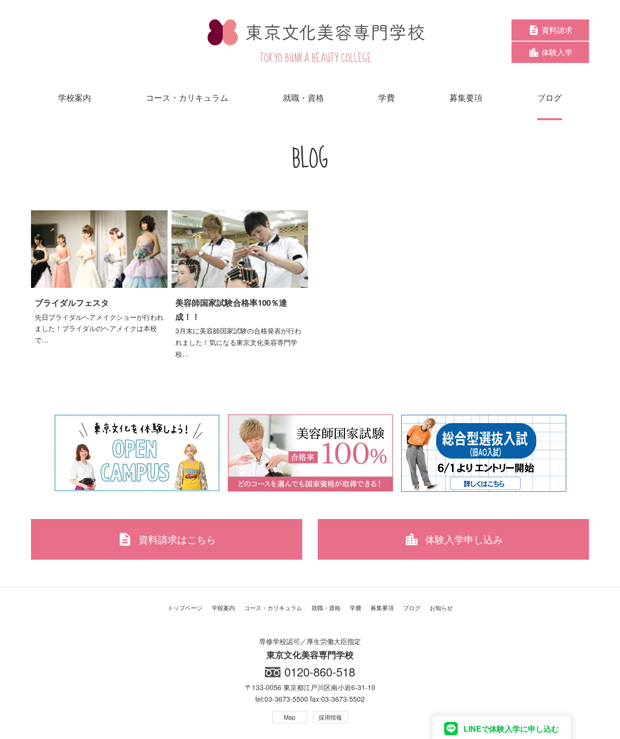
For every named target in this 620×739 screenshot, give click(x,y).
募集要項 (382, 607)
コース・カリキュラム (273, 607)
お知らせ (441, 607)
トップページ (185, 607)
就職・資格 (326, 607)
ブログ (411, 607)
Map (289, 717)
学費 (355, 607)
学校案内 (223, 607)
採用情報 (330, 717)
